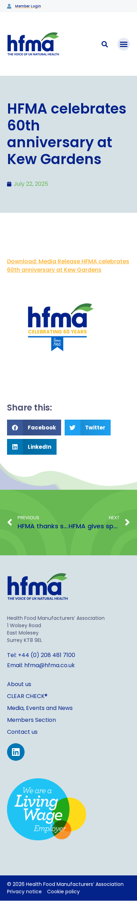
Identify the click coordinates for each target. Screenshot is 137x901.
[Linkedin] (16, 752)
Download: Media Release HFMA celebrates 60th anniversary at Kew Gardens (68, 265)
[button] (123, 44)
